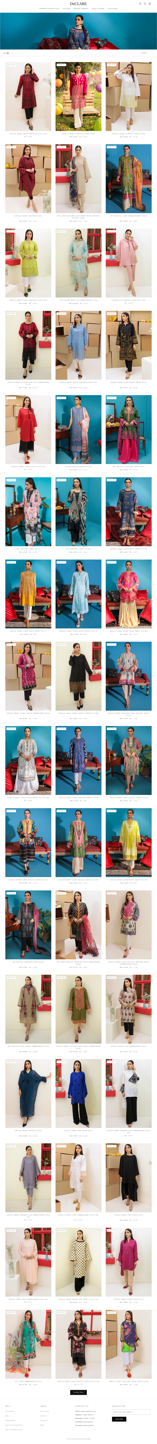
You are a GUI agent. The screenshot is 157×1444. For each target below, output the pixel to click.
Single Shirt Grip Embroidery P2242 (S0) (28, 1299)
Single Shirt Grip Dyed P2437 (78, 1131)
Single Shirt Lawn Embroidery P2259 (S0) (78, 1215)
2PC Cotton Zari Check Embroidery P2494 (28, 1046)
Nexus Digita (87, 1439)
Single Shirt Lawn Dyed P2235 (129, 1299)
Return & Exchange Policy (13, 1425)
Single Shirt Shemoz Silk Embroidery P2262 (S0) (28, 1216)
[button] (98, 9)
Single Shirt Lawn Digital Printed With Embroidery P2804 (128, 963)
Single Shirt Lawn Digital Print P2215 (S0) (78, 1382)
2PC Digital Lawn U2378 (28, 549)
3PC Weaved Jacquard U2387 (78, 467)
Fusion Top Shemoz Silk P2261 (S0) (128, 300)
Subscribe (119, 1419)
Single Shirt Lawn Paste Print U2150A (129, 631)
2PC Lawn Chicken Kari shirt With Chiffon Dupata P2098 (78, 217)
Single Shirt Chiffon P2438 (28, 1131)
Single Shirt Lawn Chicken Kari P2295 (28, 300)
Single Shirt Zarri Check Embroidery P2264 (28, 713)
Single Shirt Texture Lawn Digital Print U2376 (129, 714)
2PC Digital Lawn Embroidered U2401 (128, 216)
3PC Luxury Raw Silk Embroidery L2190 (78, 300)
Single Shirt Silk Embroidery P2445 (128, 1046)
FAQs (7, 1416)
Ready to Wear (98, 9)
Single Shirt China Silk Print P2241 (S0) (78, 1299)
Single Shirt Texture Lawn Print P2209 (128, 1382)
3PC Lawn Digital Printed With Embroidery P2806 (78, 963)
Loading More (78, 1392)
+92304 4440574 (87, 1415)
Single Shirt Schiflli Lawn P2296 (78, 134)
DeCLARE (73, 1439)
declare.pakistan (88, 1422)
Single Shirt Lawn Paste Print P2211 (128, 382)
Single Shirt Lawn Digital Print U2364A (78, 880)
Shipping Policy (10, 1420)
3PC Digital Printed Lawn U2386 (28, 962)
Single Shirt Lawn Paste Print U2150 (128, 549)
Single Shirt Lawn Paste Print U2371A (78, 631)
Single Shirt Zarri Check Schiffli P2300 (78, 713)
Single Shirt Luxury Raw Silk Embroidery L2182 (28, 383)
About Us (43, 1416)
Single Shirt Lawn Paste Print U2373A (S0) (28, 798)
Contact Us (44, 1420)
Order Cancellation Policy (13, 1429)
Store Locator (44, 1411)
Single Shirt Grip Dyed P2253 (128, 1215)
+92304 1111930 (88, 1418)
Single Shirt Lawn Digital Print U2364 (28, 880)
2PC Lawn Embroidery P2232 (28, 1382)
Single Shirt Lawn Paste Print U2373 (28, 631)
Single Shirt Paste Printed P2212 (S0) (28, 134)
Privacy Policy (9, 1411)
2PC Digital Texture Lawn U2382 (129, 467)
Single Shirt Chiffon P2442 (28, 216)
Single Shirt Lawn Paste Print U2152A (129, 880)
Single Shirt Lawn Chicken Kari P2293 (78, 382)
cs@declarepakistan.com (88, 1411)
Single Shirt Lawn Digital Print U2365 (128, 798)
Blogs (42, 1425)
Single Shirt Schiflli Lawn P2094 (128, 134)
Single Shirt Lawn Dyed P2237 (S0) (28, 467)
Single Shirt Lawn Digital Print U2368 (78, 798)
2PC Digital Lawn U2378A (78, 549)
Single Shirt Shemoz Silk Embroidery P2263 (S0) (128, 1132)
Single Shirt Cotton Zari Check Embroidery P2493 (78, 1047)
